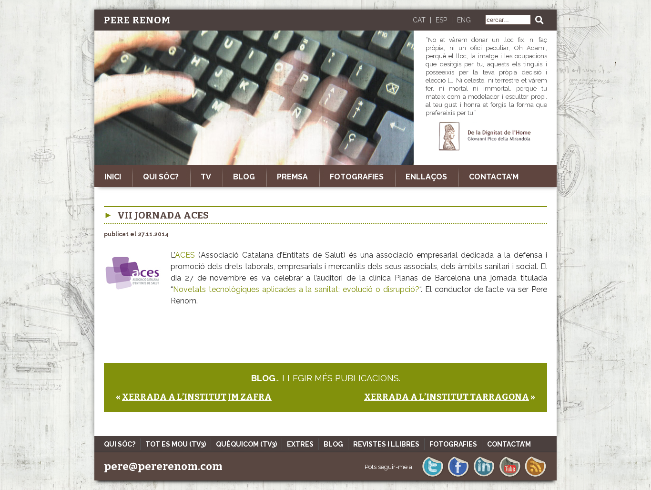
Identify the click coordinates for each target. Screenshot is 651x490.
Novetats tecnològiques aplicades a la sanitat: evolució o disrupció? (296, 289)
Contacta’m (494, 176)
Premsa (292, 176)
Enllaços (426, 176)
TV (206, 176)
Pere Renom (137, 20)
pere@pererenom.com (163, 466)
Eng (464, 20)
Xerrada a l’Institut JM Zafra (197, 397)
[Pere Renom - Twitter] (432, 476)
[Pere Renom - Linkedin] (484, 476)
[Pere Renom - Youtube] (509, 476)
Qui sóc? (161, 176)
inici (112, 176)
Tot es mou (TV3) (175, 444)
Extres (300, 444)
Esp (441, 20)
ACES (186, 255)
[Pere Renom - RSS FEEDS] (535, 476)
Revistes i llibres (386, 444)
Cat (419, 20)
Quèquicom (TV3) (246, 444)
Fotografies (357, 176)
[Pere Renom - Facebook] (458, 476)
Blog (244, 176)
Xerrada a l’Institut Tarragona (446, 397)
